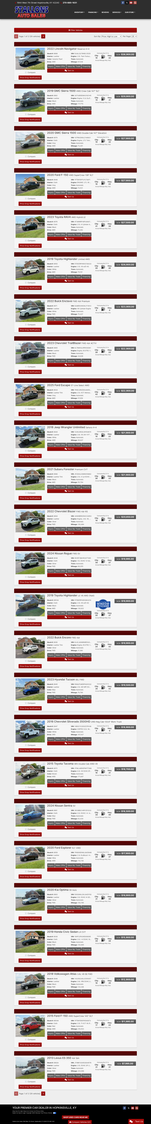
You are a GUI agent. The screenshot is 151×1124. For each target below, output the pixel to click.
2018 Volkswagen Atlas (69, 973)
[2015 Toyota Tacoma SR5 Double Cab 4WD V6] (30, 773)
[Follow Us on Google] (135, 2)
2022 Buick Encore (63, 637)
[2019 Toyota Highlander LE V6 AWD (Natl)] (30, 605)
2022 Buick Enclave (68, 301)
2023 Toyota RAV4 (66, 217)
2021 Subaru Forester (67, 469)
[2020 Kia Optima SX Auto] (30, 899)
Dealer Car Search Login (18, 1113)
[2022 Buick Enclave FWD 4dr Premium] (30, 311)
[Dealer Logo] (31, 12)
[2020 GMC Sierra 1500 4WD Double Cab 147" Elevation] (30, 142)
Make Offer (60, 66)
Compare (31, 72)
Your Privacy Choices (47, 1113)
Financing (86, 66)
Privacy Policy (40, 1111)
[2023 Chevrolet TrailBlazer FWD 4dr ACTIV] (30, 353)
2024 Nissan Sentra (61, 805)
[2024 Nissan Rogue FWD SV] (30, 563)
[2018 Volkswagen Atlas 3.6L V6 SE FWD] (30, 984)
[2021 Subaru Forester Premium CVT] (30, 479)
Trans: (73, 59)
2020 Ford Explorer (64, 847)
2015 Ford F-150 (70, 1015)
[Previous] (16, 36)
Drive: (49, 62)
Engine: (74, 56)
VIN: (72, 53)
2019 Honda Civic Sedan (66, 931)
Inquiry (51, 66)
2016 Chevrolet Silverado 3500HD (84, 721)
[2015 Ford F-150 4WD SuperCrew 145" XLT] (30, 1026)
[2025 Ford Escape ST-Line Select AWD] (30, 395)
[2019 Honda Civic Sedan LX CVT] (30, 941)
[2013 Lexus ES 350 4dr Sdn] (30, 1068)
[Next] (43, 36)
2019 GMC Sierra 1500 (73, 90)
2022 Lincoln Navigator (68, 48)
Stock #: (50, 53)
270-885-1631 (70, 3)
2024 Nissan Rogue (63, 553)
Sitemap (38, 1113)
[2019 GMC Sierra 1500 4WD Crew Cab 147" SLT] (30, 100)
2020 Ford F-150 (70, 175)
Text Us (70, 70)
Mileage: (74, 62)
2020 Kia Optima (62, 889)
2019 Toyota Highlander (68, 259)
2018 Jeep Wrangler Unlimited (72, 427)
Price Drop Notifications (30, 77)
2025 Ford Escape (68, 385)
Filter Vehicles (76, 30)
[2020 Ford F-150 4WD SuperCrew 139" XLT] (30, 185)
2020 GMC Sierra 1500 (77, 132)
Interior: (50, 56)
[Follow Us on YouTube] (131, 2)
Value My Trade (73, 66)
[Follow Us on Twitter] (126, 2)
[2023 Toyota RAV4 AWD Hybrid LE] (30, 227)
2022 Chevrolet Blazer (67, 511)
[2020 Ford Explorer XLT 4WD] (30, 857)
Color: (49, 59)
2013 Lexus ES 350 (63, 1058)
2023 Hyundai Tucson (65, 679)
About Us (26, 1111)
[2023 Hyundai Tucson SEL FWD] (30, 689)
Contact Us (32, 1111)
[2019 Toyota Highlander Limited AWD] (30, 269)
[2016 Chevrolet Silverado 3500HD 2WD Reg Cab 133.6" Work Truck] (30, 731)
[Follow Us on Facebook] (122, 2)
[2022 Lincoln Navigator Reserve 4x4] (30, 58)
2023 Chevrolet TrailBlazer (72, 343)
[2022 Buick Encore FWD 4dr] (30, 647)
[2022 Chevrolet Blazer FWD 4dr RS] (30, 521)
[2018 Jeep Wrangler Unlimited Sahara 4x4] (30, 437)
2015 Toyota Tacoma (72, 763)
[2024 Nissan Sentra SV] (30, 815)
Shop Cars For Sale (17, 1111)
